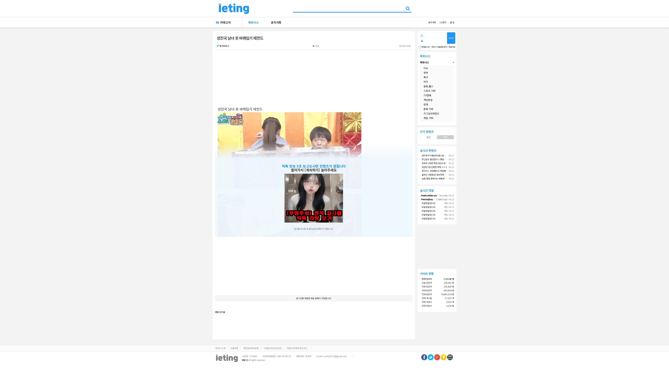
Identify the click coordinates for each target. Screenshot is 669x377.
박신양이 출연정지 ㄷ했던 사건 (434, 159)
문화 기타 (428, 109)
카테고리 (225, 22)
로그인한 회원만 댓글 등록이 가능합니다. (313, 298)
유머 (426, 72)
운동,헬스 (428, 86)
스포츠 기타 (430, 91)
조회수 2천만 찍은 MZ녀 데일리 (434, 163)
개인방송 (428, 100)
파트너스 (253, 22)
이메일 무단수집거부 (273, 348)
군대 (426, 104)
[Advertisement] (311, 77)
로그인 (451, 37)
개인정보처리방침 (251, 348)
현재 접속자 (427, 278)
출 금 (452, 22)
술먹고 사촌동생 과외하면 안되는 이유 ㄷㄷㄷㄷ (441, 174)
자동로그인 (425, 47)
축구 (426, 77)
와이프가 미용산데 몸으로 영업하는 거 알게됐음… (442, 155)
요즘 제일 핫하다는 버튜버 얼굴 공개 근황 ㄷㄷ (441, 178)
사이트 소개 (220, 348)
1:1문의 (443, 22)
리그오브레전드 (431, 113)
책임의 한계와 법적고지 (297, 348)
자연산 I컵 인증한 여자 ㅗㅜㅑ (433, 166)
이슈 (426, 68)
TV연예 (427, 95)
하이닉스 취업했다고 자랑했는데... (435, 170)
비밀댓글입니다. (428, 203)
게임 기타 (428, 118)
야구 (426, 81)
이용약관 (234, 348)
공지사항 (276, 22)
